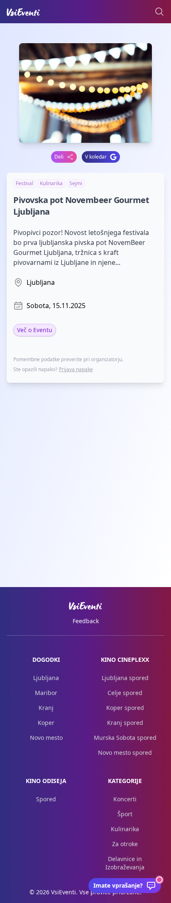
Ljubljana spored (125, 678)
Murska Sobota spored (125, 737)
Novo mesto (46, 737)
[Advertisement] (85, 474)
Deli (59, 156)
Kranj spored (125, 723)
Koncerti (125, 799)
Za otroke (125, 844)
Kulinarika (125, 829)
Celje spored (124, 693)
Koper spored (125, 708)
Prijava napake (76, 369)
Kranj (46, 708)
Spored (46, 799)
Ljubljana (46, 678)
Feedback (86, 621)
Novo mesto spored (125, 752)
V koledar (96, 156)
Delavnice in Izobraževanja (124, 863)
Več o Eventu (34, 330)
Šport (124, 814)
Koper (46, 723)
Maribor (46, 693)
